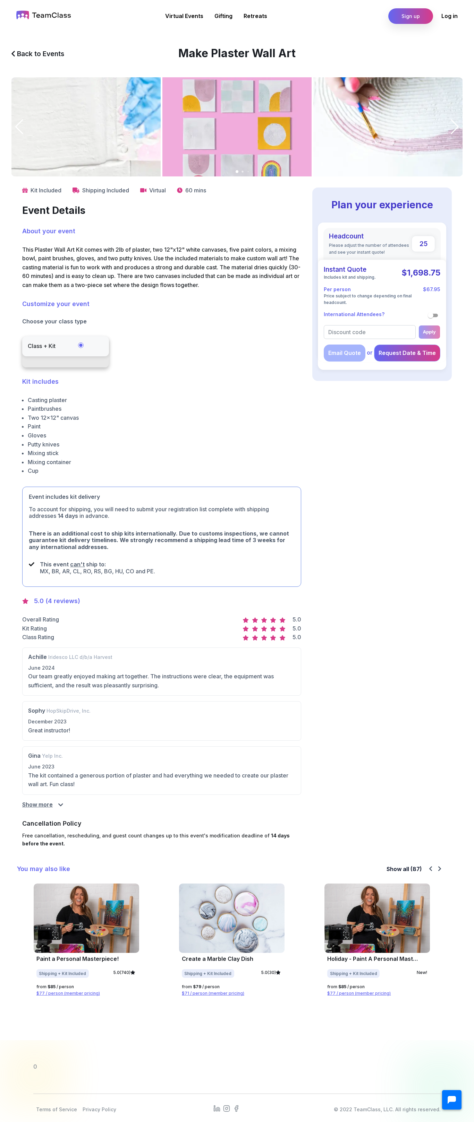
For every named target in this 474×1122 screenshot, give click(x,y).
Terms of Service (56, 1109)
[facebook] (236, 1108)
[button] (452, 1100)
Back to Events (39, 54)
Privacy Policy (99, 1109)
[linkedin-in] (216, 1108)
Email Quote (344, 352)
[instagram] (226, 1108)
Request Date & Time (407, 352)
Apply (429, 331)
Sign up (410, 16)
